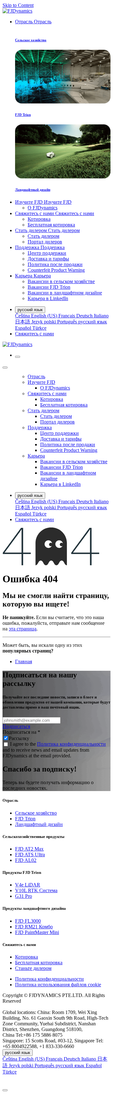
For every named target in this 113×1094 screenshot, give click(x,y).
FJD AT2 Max (29, 849)
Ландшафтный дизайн (39, 824)
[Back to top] (5, 1090)
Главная (23, 661)
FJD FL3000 (28, 921)
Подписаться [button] (16, 726)
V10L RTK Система (36, 890)
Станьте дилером (33, 968)
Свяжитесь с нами (34, 333)
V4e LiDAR (27, 884)
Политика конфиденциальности (71, 744)
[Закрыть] (5, 367)
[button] (56, 1080)
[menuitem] (33, 21)
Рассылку (19, 738)
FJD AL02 (25, 860)
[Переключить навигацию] (17, 357)
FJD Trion (25, 818)
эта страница (22, 628)
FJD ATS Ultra (30, 854)
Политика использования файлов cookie (58, 984)
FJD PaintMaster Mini (37, 932)
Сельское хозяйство (36, 813)
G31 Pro (23, 896)
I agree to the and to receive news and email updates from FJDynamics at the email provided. (54, 750)
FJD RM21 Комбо (34, 926)
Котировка (26, 957)
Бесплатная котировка (38, 962)
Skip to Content (18, 5)
